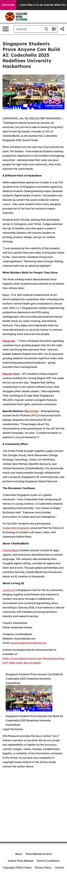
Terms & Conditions (48, 860)
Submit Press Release (21, 860)
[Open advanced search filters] (53, 28)
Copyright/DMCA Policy (17, 867)
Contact (59, 867)
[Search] (46, 28)
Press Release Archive (39, 853)
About (18, 853)
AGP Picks (8, 5)
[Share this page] (62, 29)
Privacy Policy (43, 867)
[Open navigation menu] (5, 29)
